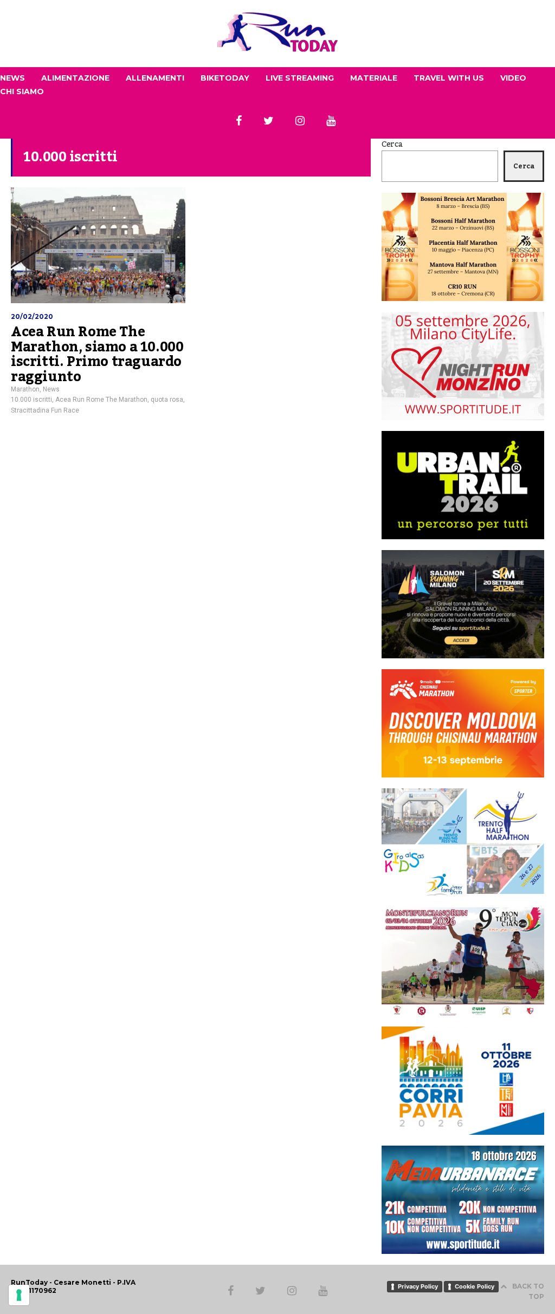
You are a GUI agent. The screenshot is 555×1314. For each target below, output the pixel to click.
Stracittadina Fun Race (45, 410)
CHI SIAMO (22, 91)
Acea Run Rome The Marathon (101, 399)
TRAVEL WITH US (449, 78)
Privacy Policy (418, 1286)
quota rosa (167, 399)
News (51, 389)
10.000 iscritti (31, 399)
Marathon (25, 389)
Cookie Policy (474, 1286)
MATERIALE (373, 78)
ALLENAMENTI (155, 78)
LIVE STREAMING (300, 78)
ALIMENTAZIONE (75, 78)
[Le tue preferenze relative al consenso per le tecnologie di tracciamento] (19, 1295)
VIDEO (513, 78)
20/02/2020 (32, 316)
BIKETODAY (225, 78)
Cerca (392, 144)
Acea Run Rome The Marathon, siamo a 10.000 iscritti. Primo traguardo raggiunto (97, 354)
